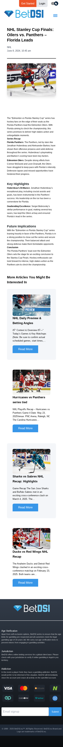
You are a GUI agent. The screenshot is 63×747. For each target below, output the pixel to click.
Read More (25, 349)
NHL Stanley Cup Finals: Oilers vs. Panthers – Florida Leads (30, 34)
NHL (9, 47)
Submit (55, 711)
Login (42, 3)
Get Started (27, 3)
